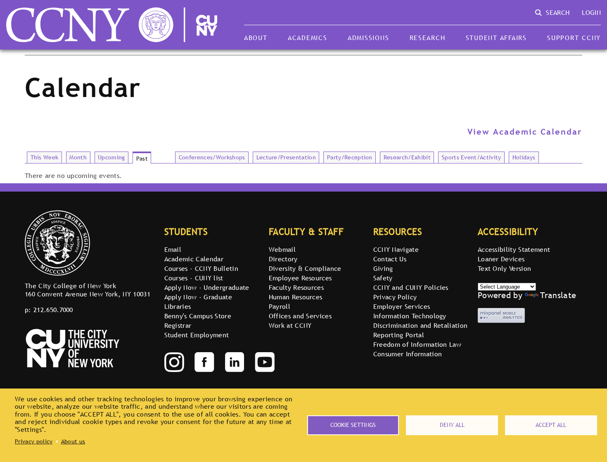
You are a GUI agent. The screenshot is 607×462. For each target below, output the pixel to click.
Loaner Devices (501, 258)
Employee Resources (300, 277)
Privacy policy (33, 441)
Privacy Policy (395, 296)
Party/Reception (349, 157)
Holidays (524, 157)
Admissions (368, 37)
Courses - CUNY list (193, 277)
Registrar (178, 325)
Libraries (177, 306)
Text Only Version (504, 268)
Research (428, 37)
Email (173, 249)
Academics (307, 37)
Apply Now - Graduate (198, 296)
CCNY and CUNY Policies (410, 287)
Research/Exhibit (407, 157)
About (256, 37)
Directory (283, 258)
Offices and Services (300, 315)
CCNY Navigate (396, 249)
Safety (383, 277)
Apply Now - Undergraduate (206, 287)
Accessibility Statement (514, 249)
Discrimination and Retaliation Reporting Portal (420, 330)
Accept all (551, 425)
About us (73, 441)
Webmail (282, 249)
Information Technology (409, 315)
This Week (45, 157)
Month (78, 157)
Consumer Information (407, 353)
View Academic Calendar (524, 131)
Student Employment (196, 334)
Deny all (452, 425)
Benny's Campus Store (197, 315)
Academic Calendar (193, 258)
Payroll (279, 306)
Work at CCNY (290, 325)
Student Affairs (496, 37)
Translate (558, 295)
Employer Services (401, 306)
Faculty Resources (296, 287)
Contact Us (389, 258)
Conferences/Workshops (212, 157)
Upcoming (111, 157)
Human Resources (295, 296)
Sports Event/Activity (471, 157)
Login (591, 12)
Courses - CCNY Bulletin (201, 268)
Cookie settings (353, 425)
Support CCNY (574, 37)
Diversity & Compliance (305, 268)
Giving (383, 268)
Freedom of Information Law (417, 344)
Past (142, 158)
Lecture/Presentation (286, 157)
